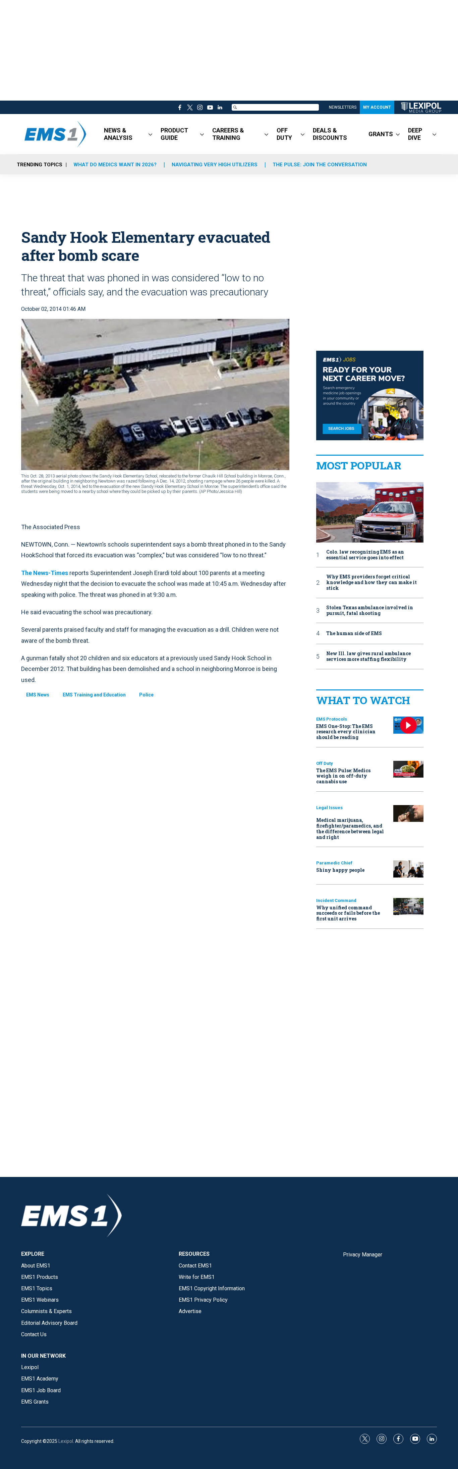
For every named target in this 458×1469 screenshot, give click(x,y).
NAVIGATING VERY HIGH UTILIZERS (214, 165)
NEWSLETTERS (342, 107)
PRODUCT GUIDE (174, 134)
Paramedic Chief (334, 862)
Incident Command (336, 900)
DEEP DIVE (415, 134)
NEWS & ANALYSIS (118, 134)
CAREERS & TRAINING (228, 134)
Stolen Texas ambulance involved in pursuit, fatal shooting (369, 610)
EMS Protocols (331, 719)
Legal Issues (329, 807)
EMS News (37, 694)
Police (146, 694)
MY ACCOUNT (377, 107)
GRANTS (380, 133)
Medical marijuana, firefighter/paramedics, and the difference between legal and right (350, 828)
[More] (150, 134)
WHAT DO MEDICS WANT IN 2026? (115, 165)
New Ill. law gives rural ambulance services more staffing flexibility (368, 656)
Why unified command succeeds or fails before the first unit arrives (348, 913)
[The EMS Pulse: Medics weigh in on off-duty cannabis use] (408, 769)
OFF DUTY (284, 134)
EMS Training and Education (94, 694)
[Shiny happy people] (408, 869)
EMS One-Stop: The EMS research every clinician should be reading (346, 732)
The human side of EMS (354, 633)
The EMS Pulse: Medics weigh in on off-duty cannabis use (343, 776)
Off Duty (324, 763)
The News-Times (44, 572)
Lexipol (65, 1441)
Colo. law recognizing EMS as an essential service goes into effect (365, 555)
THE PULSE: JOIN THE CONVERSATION (320, 165)
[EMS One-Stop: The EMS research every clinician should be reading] (408, 725)
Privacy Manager (362, 1254)
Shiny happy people (340, 870)
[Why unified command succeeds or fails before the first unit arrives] (408, 906)
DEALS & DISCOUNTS (330, 134)
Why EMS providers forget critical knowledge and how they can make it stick (371, 582)
